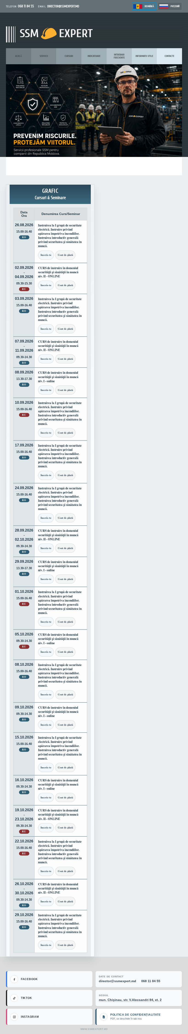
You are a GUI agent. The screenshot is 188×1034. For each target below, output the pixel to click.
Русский (175, 6)
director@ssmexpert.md (117, 981)
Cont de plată (65, 255)
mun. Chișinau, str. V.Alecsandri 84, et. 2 (130, 1000)
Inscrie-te (46, 255)
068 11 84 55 (150, 981)
